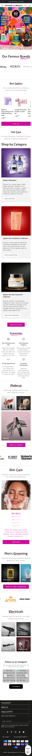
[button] (25, 5)
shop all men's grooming (16, 586)
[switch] (28, 752)
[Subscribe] (30, 721)
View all (16, 124)
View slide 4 (21, 48)
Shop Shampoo (9, 198)
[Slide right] (29, 1)
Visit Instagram (16, 686)
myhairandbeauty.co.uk (13, 752)
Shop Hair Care (16, 325)
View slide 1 (5, 48)
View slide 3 (16, 48)
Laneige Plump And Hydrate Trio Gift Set (20, 111)
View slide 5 (26, 48)
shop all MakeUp (16, 445)
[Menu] (2, 5)
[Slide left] (2, 1)
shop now (16, 542)
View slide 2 (10, 48)
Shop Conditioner (10, 255)
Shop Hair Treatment (11, 315)
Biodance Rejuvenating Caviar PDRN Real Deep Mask (7, 112)
